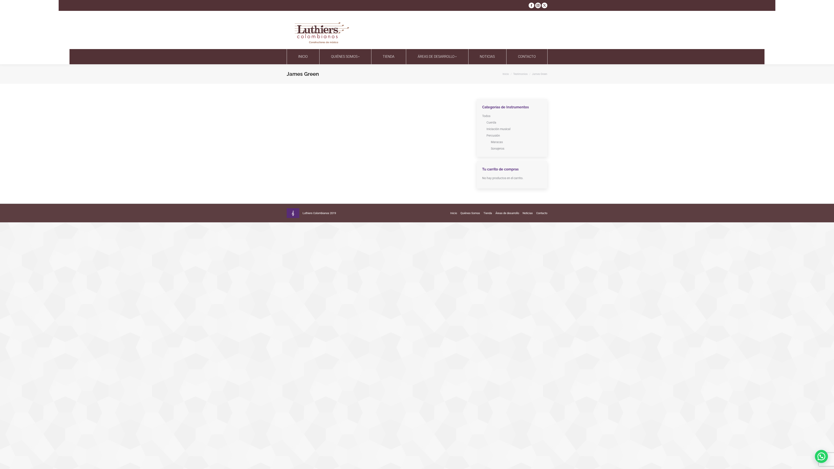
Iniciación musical (498, 129)
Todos (486, 116)
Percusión (493, 135)
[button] (821, 456)
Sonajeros (497, 148)
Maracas (497, 142)
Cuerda (491, 122)
